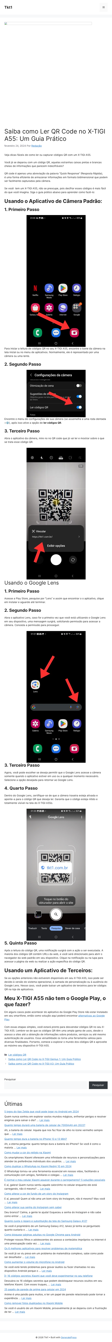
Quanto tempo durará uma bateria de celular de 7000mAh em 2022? (44, 1125)
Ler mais (45, 1120)
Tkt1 (8, 7)
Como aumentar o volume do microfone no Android (34, 1262)
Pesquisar (10, 1079)
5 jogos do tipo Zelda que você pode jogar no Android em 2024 (41, 1111)
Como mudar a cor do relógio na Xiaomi (27, 1152)
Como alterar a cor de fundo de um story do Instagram (36, 1193)
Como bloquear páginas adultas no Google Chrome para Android (42, 1234)
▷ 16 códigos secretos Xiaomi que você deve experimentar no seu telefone (48, 1275)
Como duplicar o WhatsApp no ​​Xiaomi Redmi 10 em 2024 (37, 1166)
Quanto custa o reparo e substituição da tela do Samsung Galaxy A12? (45, 1221)
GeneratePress (69, 1337)
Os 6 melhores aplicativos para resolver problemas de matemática (43, 1248)
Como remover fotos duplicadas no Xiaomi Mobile (33, 1303)
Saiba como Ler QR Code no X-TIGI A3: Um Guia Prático (41, 1063)
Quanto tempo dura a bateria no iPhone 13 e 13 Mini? (35, 1138)
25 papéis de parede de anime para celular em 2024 (35, 1289)
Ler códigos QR (17, 1054)
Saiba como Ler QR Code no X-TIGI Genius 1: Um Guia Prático (44, 1059)
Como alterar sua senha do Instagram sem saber (33, 1207)
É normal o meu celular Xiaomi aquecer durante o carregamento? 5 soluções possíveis (54, 1179)
